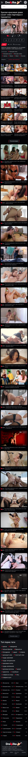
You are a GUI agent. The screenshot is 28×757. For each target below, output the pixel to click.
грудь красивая (8, 658)
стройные (15, 672)
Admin (4, 44)
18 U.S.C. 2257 (17, 753)
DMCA (11, 752)
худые (15, 652)
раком (5, 646)
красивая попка (8, 663)
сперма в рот (7, 677)
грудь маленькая (8, 666)
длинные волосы (8, 669)
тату (17, 674)
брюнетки (18, 649)
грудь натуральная (9, 660)
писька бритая (7, 649)
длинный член (7, 655)
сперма (22, 652)
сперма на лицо (8, 674)
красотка (6, 672)
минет (19, 669)
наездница (13, 646)
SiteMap (24, 752)
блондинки (6, 652)
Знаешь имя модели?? (14, 59)
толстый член (19, 655)
